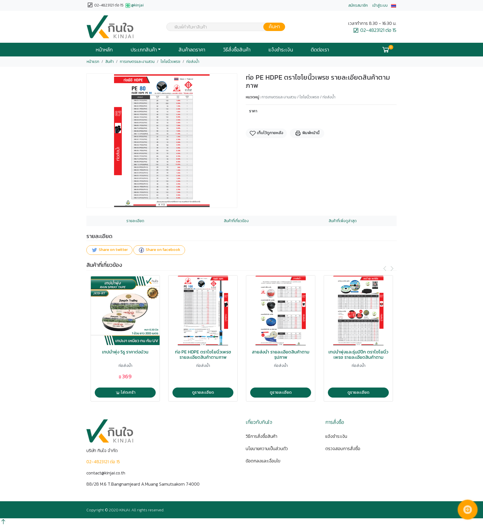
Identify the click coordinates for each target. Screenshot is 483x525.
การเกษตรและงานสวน (137, 62)
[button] (393, 5)
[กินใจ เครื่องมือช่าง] (110, 26)
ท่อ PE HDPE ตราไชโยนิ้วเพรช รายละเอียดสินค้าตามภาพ (203, 354)
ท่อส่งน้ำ (192, 62)
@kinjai (137, 5)
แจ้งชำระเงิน (280, 49)
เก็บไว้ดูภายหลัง (269, 133)
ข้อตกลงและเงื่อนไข (263, 460)
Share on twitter (113, 250)
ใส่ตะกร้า (127, 392)
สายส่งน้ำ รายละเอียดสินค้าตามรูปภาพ (280, 354)
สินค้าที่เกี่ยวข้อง (236, 221)
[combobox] (222, 27)
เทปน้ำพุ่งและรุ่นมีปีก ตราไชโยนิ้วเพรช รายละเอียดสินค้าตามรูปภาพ (358, 357)
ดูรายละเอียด (203, 392)
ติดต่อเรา (320, 49)
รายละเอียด (135, 221)
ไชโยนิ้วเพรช (170, 62)
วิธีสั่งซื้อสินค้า (236, 49)
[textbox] (222, 27)
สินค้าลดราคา (192, 49)
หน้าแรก (93, 62)
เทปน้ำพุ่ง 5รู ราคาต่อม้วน (125, 352)
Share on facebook (162, 250)
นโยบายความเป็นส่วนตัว (267, 448)
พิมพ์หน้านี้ (310, 133)
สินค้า (109, 62)
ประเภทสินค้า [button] (144, 49)
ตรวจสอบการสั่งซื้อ (342, 448)
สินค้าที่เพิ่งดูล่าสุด (343, 221)
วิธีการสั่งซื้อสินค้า (261, 436)
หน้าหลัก (104, 49)
